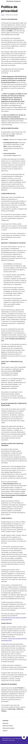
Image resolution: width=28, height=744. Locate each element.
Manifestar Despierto (13, 1)
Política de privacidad (8, 728)
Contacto (5, 730)
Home (2, 15)
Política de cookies (8, 725)
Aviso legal (5, 723)
